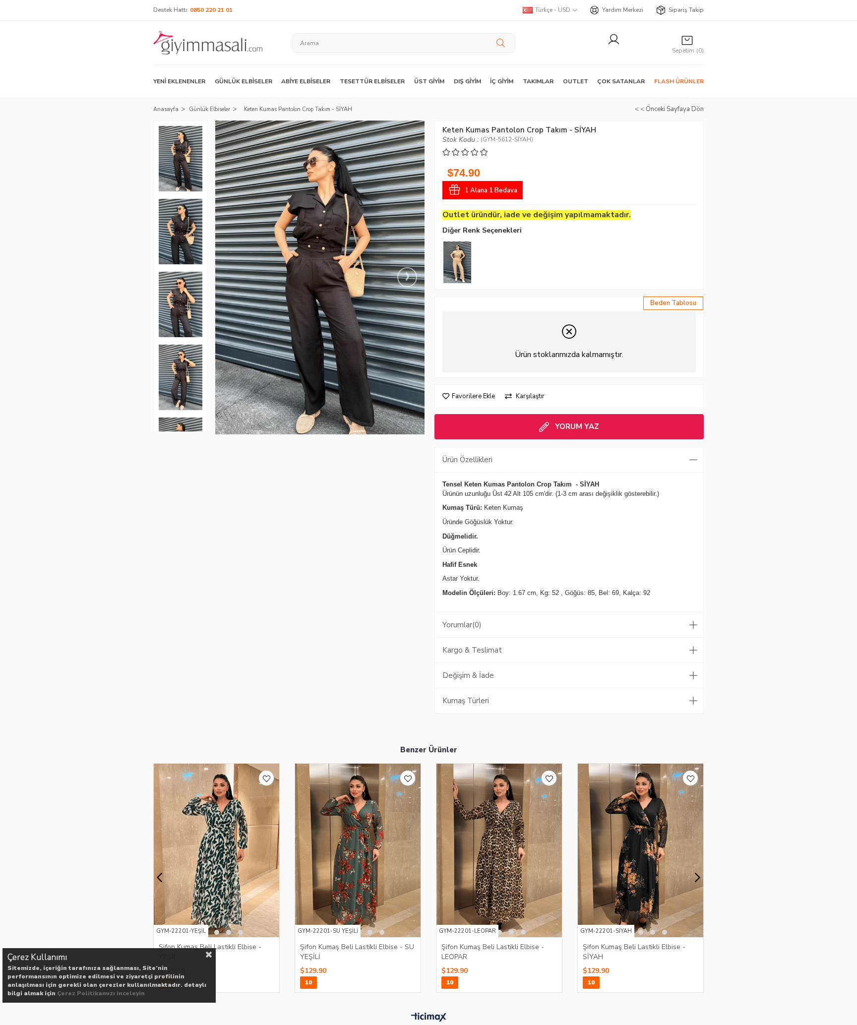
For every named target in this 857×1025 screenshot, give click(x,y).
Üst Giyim (429, 81)
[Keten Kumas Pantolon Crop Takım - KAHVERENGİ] (457, 262)
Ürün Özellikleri (467, 460)
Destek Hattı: (193, 10)
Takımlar (538, 81)
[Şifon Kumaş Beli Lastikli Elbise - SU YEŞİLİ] (358, 850)
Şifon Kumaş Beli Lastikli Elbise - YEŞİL (210, 951)
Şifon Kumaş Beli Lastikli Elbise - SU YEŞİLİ (357, 951)
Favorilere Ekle (266, 778)
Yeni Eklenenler (179, 81)
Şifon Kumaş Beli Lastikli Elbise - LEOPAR (492, 951)
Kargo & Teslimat (472, 650)
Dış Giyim (467, 81)
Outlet (575, 81)
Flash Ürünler (679, 81)
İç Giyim (501, 81)
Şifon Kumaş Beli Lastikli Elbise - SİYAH (634, 951)
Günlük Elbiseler (243, 81)
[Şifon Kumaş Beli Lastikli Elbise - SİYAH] (640, 850)
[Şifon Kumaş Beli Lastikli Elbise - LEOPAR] (499, 850)
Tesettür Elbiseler (372, 81)
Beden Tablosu (673, 303)
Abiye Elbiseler (305, 81)
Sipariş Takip (686, 10)
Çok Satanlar (621, 81)
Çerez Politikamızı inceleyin (101, 993)
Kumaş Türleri (465, 701)
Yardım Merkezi (622, 10)
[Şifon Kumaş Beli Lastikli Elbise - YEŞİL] (216, 850)
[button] (217, 932)
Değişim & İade (468, 675)
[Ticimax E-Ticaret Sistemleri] (428, 1018)
